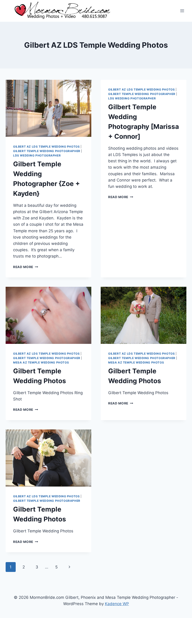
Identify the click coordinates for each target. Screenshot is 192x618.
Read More (25, 267)
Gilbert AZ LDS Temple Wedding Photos (46, 146)
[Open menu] (182, 11)
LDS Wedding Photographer (37, 155)
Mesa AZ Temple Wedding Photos (41, 362)
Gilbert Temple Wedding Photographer (46, 151)
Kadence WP (117, 603)
